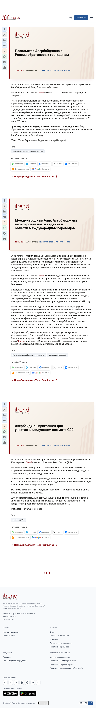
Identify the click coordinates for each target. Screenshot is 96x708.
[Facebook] (10, 682)
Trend (41, 92)
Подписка (7, 657)
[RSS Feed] (38, 682)
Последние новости (11, 632)
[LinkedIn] (32, 682)
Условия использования (60, 657)
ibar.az (21, 341)
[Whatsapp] (5, 682)
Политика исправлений (59, 647)
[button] (4, 29)
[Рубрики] (91, 17)
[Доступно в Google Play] (28, 693)
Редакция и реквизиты (59, 636)
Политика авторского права (61, 665)
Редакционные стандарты (61, 643)
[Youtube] (22, 682)
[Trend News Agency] (10, 596)
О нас (52, 632)
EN (81, 703)
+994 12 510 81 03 (9, 616)
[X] (16, 682)
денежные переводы (57, 355)
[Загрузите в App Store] (10, 693)
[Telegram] (27, 682)
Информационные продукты (14, 661)
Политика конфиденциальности (63, 661)
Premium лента (9, 636)
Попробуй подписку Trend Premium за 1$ (35, 176)
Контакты (54, 639)
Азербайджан (18, 520)
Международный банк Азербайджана (28, 355)
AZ (86, 703)
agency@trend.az (9, 619)
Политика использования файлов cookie (66, 668)
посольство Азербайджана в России (27, 151)
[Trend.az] (11, 17)
